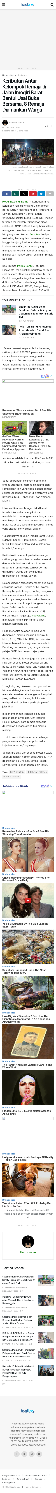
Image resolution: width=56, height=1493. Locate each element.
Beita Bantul (17, 772)
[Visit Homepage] (28, 4)
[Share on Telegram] (41, 193)
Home (5, 75)
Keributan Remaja (37, 772)
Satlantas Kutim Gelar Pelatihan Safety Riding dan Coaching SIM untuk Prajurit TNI (18, 1280)
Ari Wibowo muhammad (16, 1287)
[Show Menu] (3, 4)
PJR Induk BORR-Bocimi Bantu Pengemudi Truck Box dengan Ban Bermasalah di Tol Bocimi (18, 1336)
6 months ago (13, 127)
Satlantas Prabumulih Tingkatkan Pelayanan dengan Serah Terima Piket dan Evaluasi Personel (18, 1353)
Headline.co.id (11, 201)
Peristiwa (22, 75)
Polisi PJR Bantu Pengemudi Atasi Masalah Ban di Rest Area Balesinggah (35, 330)
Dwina (8, 1327)
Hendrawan (18, 122)
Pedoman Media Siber (36, 1475)
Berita (13, 75)
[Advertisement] (28, 37)
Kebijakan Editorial (11, 1475)
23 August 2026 (27, 321)
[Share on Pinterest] (33, 193)
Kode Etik (6, 1479)
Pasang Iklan (8, 1482)
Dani (7, 1361)
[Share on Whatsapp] (15, 193)
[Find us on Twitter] (24, 1454)
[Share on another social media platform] (50, 193)
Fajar (7, 1344)
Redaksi (38, 1479)
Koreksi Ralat (23, 1479)
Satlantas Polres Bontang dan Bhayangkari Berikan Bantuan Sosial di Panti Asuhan (17, 1320)
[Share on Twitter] (24, 193)
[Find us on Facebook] (17, 1454)
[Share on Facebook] (6, 193)
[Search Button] (52, 4)
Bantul (25, 201)
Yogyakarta (38, 615)
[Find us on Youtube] (39, 1454)
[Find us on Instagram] (32, 1454)
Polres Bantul (25, 265)
